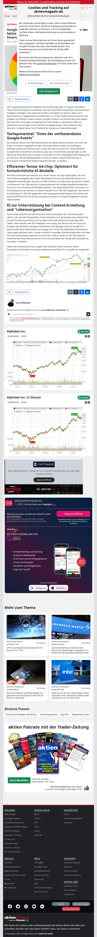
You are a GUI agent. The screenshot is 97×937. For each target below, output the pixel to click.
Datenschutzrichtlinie (29, 74)
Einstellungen (36, 83)
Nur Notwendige (59, 83)
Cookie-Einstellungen (46, 63)
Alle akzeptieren (48, 91)
